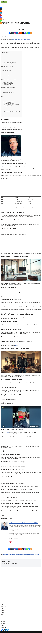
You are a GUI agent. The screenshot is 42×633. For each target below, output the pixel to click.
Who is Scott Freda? (5, 59)
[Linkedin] (17, 32)
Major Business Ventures (7, 75)
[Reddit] (21, 32)
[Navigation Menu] (40, 2)
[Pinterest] (19, 32)
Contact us (3, 602)
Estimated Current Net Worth (8, 69)
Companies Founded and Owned (8, 76)
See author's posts (14, 538)
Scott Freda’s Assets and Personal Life (8, 87)
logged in (8, 563)
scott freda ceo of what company (22, 554)
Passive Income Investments (8, 84)
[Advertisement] (21, 11)
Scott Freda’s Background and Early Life (10, 62)
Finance (2, 612)
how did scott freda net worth (9, 554)
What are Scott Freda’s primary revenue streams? (11, 104)
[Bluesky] (29, 32)
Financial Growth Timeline (7, 70)
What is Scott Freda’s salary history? (9, 103)
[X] (11, 32)
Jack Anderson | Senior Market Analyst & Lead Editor (10, 25)
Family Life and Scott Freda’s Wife (9, 92)
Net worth (5, 19)
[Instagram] (15, 32)
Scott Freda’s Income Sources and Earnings (9, 79)
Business (2, 610)
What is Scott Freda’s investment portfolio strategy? (11, 106)
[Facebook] (9, 32)
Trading (2, 625)
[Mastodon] (25, 32)
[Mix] (1, 19)
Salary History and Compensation (9, 83)
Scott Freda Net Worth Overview (7, 66)
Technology (3, 623)
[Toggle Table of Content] (20, 52)
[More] (31, 32)
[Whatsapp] (27, 32)
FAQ (3, 96)
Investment (3, 616)
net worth (17, 345)
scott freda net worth (34, 554)
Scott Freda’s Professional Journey (9, 63)
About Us (2, 601)
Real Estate (3, 621)
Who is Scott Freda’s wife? (8, 105)
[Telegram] (8, 630)
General (2, 614)
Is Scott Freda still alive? (7, 102)
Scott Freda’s (3, 166)
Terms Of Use (3, 608)
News (2, 619)
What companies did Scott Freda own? (9, 101)
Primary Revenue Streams (8, 82)
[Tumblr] (13, 32)
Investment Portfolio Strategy (8, 91)
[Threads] (23, 32)
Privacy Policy (3, 606)
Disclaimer (3, 604)
